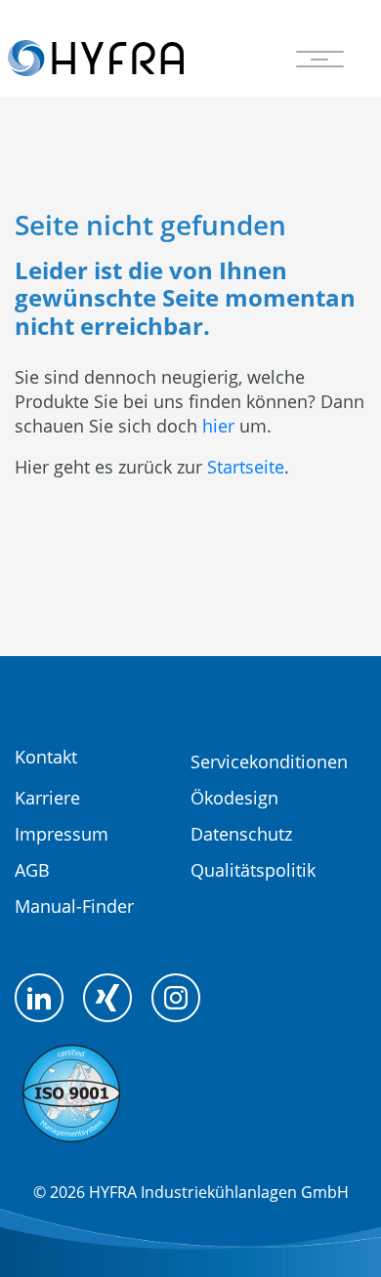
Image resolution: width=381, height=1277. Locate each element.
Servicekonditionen (269, 761)
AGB (32, 870)
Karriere (47, 797)
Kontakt (46, 756)
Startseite (245, 466)
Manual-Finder (74, 906)
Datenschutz (241, 833)
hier (218, 425)
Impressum (61, 833)
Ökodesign (234, 797)
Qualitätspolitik (253, 870)
